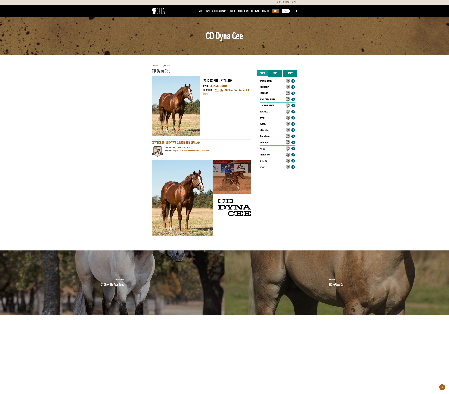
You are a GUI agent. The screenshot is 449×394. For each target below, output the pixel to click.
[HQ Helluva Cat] (336, 282)
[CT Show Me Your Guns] (112, 282)
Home (154, 66)
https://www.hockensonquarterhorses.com (191, 150)
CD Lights (219, 90)
